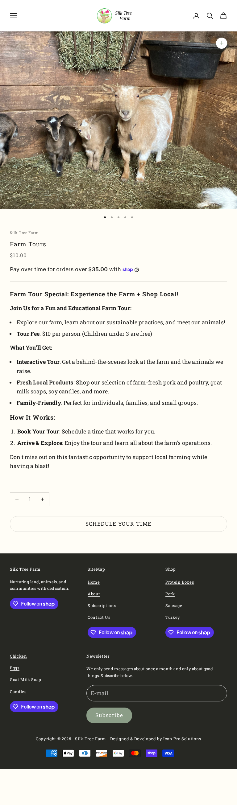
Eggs (14, 668)
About (94, 594)
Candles (18, 691)
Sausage (173, 605)
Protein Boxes (179, 582)
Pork (170, 594)
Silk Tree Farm (24, 232)
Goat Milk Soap (25, 679)
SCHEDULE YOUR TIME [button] (118, 523)
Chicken (18, 656)
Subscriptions (102, 605)
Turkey (172, 617)
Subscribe (109, 715)
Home (94, 582)
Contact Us (99, 617)
